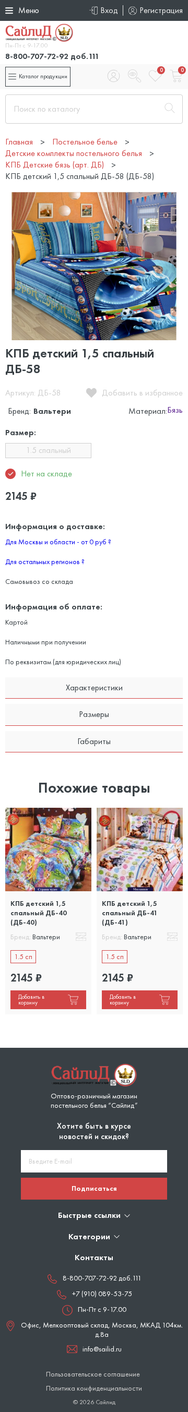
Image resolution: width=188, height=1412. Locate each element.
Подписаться (94, 1188)
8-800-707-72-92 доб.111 (52, 56)
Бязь (175, 410)
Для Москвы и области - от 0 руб (58, 541)
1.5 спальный (48, 450)
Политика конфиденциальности (94, 1388)
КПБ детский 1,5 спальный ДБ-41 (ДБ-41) (130, 913)
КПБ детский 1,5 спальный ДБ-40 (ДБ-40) (38, 913)
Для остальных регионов (45, 561)
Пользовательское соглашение (93, 1374)
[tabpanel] (48, 911)
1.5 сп (23, 956)
